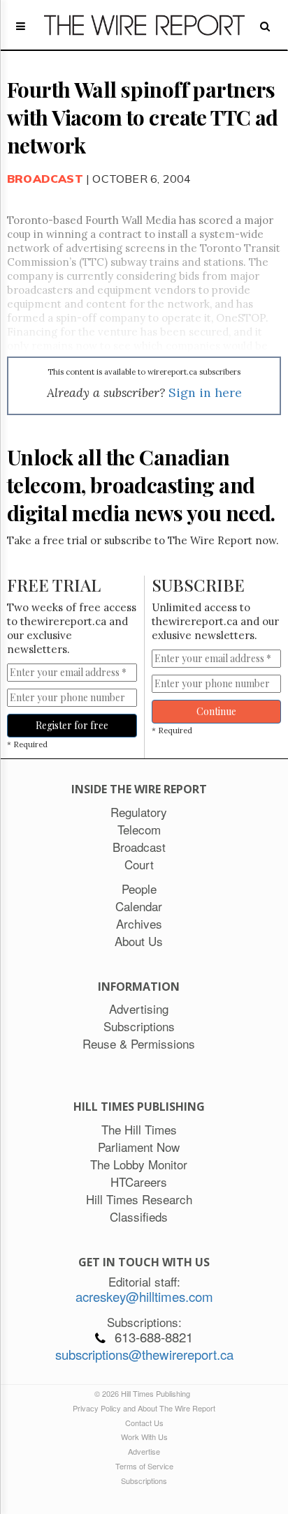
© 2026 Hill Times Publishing (144, 1393)
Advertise (144, 1451)
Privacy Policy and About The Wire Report (144, 1408)
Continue (216, 711)
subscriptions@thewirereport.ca (144, 1354)
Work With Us (144, 1436)
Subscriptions (144, 1480)
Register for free (72, 725)
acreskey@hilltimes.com (144, 1296)
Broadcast (45, 179)
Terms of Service (144, 1465)
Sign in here (205, 392)
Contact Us (144, 1422)
